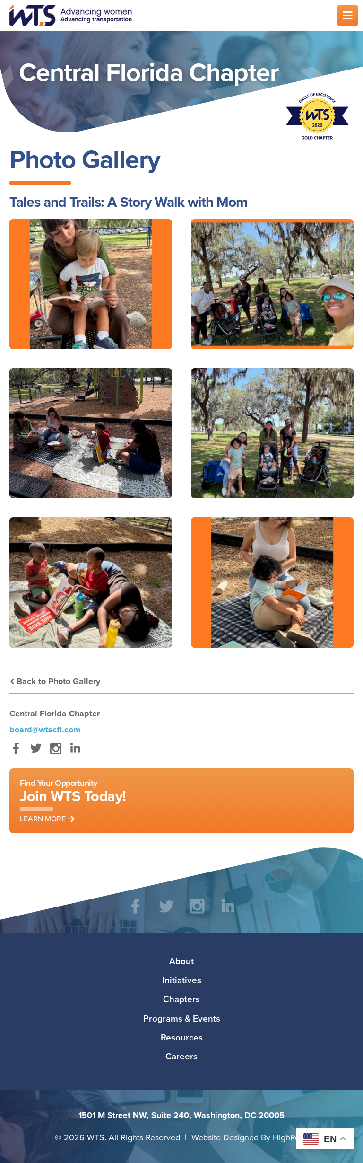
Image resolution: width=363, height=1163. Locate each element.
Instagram (55, 753)
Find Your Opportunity (73, 800)
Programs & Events (181, 1018)
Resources (182, 1037)
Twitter (35, 753)
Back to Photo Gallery (58, 681)
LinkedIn (75, 753)
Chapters (181, 998)
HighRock (290, 1137)
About (181, 961)
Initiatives (181, 980)
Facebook (15, 753)
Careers (181, 1056)
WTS (167, 15)
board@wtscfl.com (44, 729)
